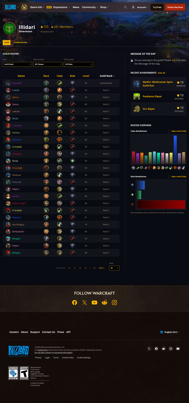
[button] (17, 64)
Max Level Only (179, 131)
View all (161, 73)
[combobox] (17, 64)
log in (175, 60)
